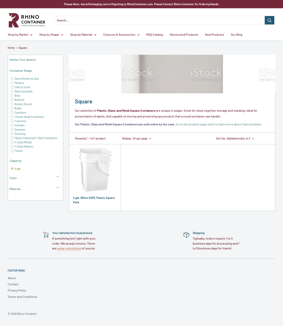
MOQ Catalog (154, 34)
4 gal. (17, 168)
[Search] (269, 20)
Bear (17, 95)
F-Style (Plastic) (23, 146)
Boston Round (23, 104)
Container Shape (21, 70)
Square (23, 47)
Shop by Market (18, 34)
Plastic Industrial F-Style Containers (35, 138)
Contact (13, 284)
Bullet (18, 108)
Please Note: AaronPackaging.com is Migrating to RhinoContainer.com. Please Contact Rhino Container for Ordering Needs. (141, 4)
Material (15, 189)
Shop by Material (81, 34)
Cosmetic (20, 121)
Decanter (20, 129)
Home (11, 47)
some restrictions (69, 248)
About (12, 278)
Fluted (18, 150)
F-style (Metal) (22, 142)
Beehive (19, 99)
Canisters (20, 112)
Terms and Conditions (22, 296)
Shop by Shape (49, 34)
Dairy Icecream (23, 91)
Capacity (16, 160)
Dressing (19, 133)
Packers (19, 82)
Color (13, 178)
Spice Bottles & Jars (26, 78)
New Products (214, 34)
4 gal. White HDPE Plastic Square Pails (94, 200)
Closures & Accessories (119, 34)
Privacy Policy (17, 290)
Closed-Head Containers (29, 116)
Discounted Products (184, 34)
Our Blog (236, 34)
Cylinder (19, 125)
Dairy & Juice (22, 87)
